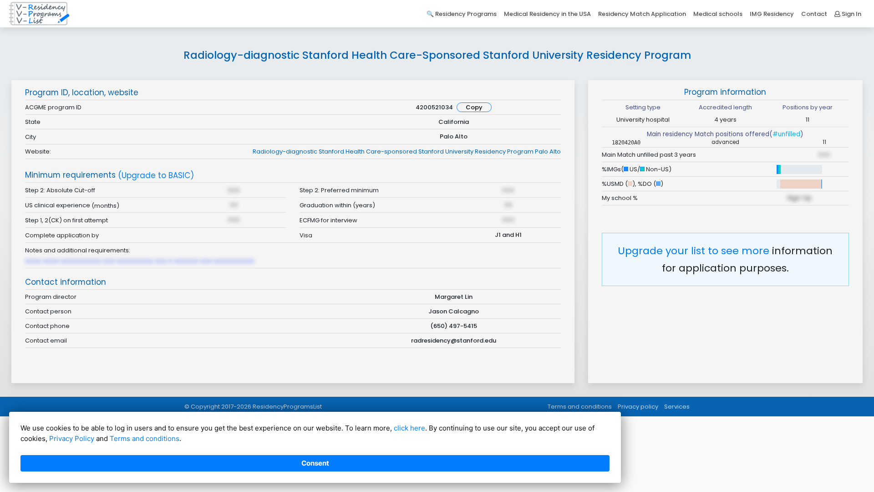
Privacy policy (638, 406)
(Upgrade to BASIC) (156, 175)
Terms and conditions (580, 406)
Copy (474, 107)
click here (409, 428)
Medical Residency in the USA (547, 14)
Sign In (850, 14)
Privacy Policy (71, 438)
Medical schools (717, 14)
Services (677, 406)
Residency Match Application (642, 14)
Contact (814, 14)
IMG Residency (772, 14)
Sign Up (799, 197)
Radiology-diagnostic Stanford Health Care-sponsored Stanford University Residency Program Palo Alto (407, 151)
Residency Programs (466, 14)
